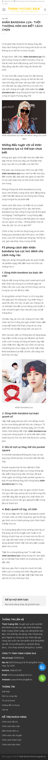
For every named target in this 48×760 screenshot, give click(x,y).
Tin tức (5, 19)
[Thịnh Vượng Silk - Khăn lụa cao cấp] (25, 9)
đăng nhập (19, 604)
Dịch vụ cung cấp (9, 696)
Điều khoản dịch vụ (10, 731)
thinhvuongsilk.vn (38, 756)
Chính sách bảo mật (11, 726)
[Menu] (4, 9)
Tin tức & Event (8, 700)
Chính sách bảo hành (11, 744)
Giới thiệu (6, 691)
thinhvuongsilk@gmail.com (20, 675)
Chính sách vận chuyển (12, 735)
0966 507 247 (16, 670)
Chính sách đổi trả (10, 721)
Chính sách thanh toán (11, 740)
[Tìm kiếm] (45, 9)
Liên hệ (5, 710)
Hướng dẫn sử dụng (10, 705)
